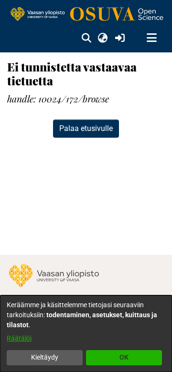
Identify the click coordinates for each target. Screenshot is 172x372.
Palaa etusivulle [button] (86, 128)
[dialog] (86, 333)
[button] (86, 38)
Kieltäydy (44, 357)
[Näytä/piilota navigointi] (151, 38)
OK (124, 357)
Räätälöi (19, 338)
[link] (86, 14)
